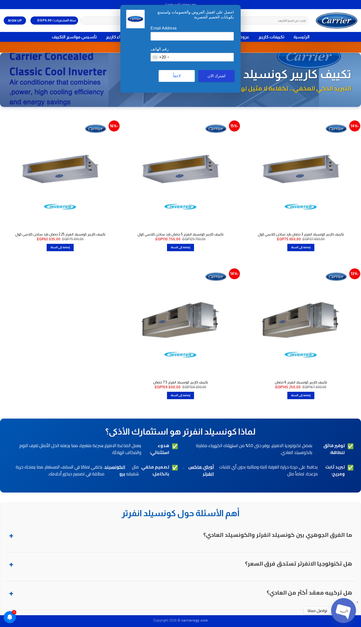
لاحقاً (177, 76)
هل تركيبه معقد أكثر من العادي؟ (309, 592)
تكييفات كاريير (271, 36)
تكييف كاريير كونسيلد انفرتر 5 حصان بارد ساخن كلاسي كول (180, 234)
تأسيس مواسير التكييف (74, 36)
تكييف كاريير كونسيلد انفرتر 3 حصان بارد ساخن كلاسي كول (301, 234)
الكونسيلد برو (114, 470)
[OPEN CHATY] (343, 610)
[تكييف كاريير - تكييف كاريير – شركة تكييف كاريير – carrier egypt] (336, 21)
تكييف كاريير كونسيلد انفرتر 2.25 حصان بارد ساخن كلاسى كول (60, 234)
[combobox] (160, 57)
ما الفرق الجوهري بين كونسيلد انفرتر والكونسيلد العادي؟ (277, 535)
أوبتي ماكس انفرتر (201, 470)
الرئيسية (301, 36)
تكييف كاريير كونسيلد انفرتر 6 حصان (301, 382)
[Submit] (86, 20)
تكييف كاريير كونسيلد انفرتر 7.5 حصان (180, 382)
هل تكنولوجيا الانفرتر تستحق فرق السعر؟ (298, 563)
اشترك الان (216, 76)
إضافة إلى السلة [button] (301, 247)
